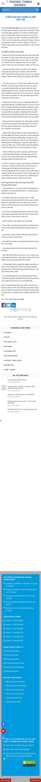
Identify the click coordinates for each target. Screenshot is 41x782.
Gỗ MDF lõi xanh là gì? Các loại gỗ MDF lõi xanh (22, 409)
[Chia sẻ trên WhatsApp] (11, 309)
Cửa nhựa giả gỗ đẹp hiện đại (17, 380)
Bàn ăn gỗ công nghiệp (16, 299)
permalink (20, 319)
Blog (26, 317)
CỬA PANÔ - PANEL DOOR (12, 360)
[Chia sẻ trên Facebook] (15, 309)
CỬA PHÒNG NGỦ (10, 351)
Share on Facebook (3, 305)
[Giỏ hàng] (38, 3)
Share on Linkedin (13, 305)
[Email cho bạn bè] (22, 309)
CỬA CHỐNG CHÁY (10, 342)
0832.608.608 (5, 780)
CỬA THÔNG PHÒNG (11, 356)
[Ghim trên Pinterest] (26, 309)
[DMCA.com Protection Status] (29, 763)
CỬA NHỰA (7, 332)
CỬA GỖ (6, 337)
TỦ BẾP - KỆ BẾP (9, 370)
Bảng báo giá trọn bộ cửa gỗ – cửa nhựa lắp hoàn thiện (22, 402)
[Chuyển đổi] (12, 332)
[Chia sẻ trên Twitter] (18, 309)
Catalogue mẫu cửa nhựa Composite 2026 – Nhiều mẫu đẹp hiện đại (22, 387)
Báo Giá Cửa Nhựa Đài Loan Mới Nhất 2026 (21, 394)
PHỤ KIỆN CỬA (9, 365)
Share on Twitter (8, 305)
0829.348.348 (35, 780)
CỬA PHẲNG (8, 346)
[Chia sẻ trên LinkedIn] (29, 309)
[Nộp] (37, 10)
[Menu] (2, 3)
